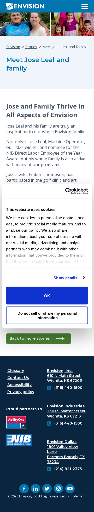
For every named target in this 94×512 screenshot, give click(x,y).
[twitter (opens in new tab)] (47, 488)
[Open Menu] (84, 6)
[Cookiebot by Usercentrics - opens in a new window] (66, 191)
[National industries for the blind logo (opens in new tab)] (19, 441)
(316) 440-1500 (68, 387)
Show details (65, 277)
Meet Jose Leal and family (37, 64)
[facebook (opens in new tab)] (24, 488)
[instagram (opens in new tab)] (58, 488)
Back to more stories (29, 338)
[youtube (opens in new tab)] (70, 488)
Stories (31, 46)
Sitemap (79, 496)
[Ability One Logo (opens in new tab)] (19, 423)
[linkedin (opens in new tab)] (35, 488)
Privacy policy (20, 391)
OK (47, 295)
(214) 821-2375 (68, 468)
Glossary (15, 370)
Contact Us (18, 377)
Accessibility (19, 384)
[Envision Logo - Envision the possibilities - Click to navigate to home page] (28, 6)
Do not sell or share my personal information (47, 315)
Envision (13, 46)
